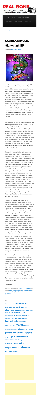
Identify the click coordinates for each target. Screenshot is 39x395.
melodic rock (10, 325)
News (13, 17)
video (16, 351)
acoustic (12, 304)
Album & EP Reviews (23, 17)
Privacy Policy (27, 25)
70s (6, 304)
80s (9, 304)
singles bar (10, 347)
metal (30, 290)
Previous (8, 31)
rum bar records (11, 340)
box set (24, 307)
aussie (18, 307)
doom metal (8, 313)
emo (21, 312)
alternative (21, 303)
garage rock (9, 318)
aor (14, 307)
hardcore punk (22, 318)
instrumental (16, 290)
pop (7, 332)
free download (9, 315)
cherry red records (13, 310)
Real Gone (18, 292)
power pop (22, 332)
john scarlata (24, 290)
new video (18, 328)
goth (16, 318)
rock (25, 336)
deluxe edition (25, 310)
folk (24, 313)
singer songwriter (15, 343)
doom (31, 310)
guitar (11, 290)
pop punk (13, 332)
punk (14, 336)
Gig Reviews (18, 21)
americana (8, 307)
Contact (18, 25)
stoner (17, 347)
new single (9, 329)
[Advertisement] (21, 367)
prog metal (8, 337)
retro (19, 336)
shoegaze (20, 340)
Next (32, 31)
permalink (8, 294)
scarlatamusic (9, 292)
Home (7, 17)
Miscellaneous (10, 25)
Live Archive (28, 21)
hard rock (9, 321)
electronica (16, 313)
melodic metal (22, 321)
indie (16, 321)
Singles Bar (9, 21)
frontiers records (21, 315)
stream (25, 347)
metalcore (25, 325)
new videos (28, 329)
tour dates (9, 351)
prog (30, 332)
